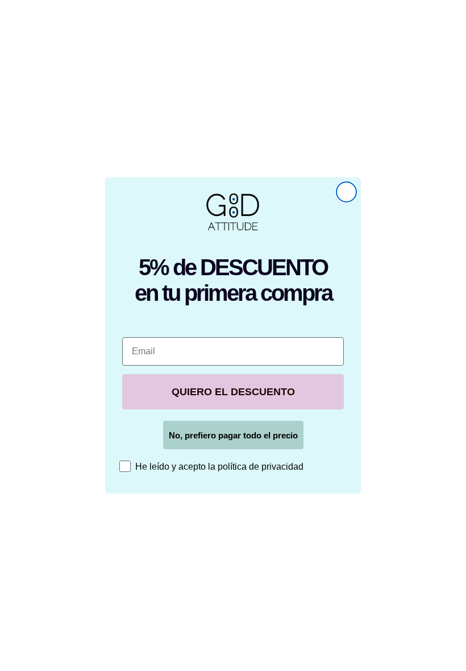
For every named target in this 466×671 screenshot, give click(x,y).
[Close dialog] (346, 192)
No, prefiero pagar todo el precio (233, 435)
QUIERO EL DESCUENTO (233, 391)
